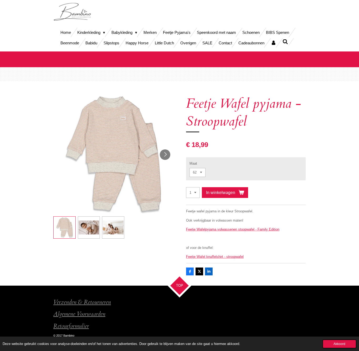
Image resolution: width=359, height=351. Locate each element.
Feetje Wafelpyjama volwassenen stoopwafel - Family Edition (232, 229)
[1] (193, 192)
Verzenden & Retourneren (82, 302)
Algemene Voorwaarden (79, 314)
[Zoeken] (285, 41)
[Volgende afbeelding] (165, 154)
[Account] (273, 43)
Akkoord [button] (339, 343)
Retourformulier (71, 326)
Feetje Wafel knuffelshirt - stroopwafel (215, 257)
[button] (64, 227)
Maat (193, 163)
